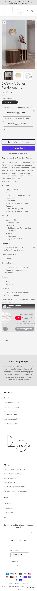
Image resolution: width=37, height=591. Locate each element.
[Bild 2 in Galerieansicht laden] (18, 76)
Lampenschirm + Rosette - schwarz (18, 124)
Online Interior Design (17, 366)
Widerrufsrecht (14, 586)
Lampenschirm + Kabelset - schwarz (18, 112)
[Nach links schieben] (2, 76)
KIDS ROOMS (9, 513)
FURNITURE (8, 503)
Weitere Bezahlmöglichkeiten (18, 153)
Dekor (6, 517)
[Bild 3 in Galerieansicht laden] (28, 76)
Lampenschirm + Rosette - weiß (17, 118)
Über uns (7, 398)
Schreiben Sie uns (11, 424)
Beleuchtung (8, 508)
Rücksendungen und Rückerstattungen (11, 413)
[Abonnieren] (31, 532)
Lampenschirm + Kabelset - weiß (17, 107)
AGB (19, 589)
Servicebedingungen (11, 402)
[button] (4, 10)
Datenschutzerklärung (12, 419)
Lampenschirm (10, 102)
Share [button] (5, 340)
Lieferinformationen (11, 407)
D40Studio (17, 583)
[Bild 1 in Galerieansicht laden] (8, 76)
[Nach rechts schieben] (35, 76)
